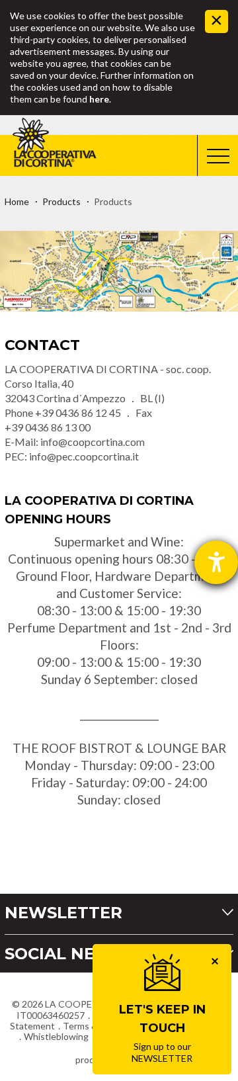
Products (61, 201)
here (99, 99)
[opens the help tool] (216, 562)
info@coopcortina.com (92, 441)
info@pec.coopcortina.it (84, 456)
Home (17, 201)
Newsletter (63, 912)
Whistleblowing (56, 1036)
